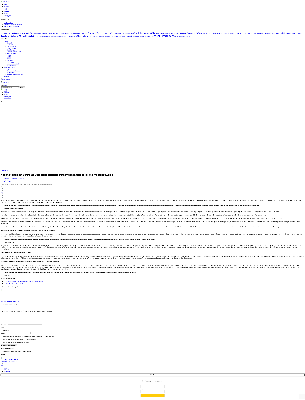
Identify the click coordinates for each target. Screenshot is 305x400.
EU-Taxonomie (175, 33)
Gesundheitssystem (223, 33)
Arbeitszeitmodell (37, 33)
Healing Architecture (237, 33)
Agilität (7, 33)
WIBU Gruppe (11, 62)
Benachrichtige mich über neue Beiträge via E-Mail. (16, 342)
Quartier (117, 36)
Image (255, 33)
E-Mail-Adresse (5, 330)
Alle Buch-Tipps (8, 23)
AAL (3, 33)
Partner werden (11, 65)
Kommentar (4, 324)
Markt (5, 8)
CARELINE (10, 44)
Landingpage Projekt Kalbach (14, 283)
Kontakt (6, 76)
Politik (5, 9)
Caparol (9, 43)
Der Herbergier (11, 46)
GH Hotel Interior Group (14, 51)
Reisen (122, 36)
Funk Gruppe (11, 50)
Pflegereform (84, 36)
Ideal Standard (11, 53)
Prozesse (100, 36)
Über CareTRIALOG (9, 67)
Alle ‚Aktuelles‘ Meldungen (11, 26)
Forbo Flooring (11, 48)
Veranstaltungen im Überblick (13, 25)
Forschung (203, 33)
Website (3, 333)
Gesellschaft (7, 15)
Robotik (129, 36)
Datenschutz (7, 369)
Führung (212, 33)
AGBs (8, 69)
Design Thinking (129, 33)
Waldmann (10, 60)
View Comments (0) (7, 348)
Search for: (3, 85)
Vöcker (9, 58)
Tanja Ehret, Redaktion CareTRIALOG (14, 178)
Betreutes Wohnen (79, 33)
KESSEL (9, 55)
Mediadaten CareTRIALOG (15, 74)
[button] (4, 38)
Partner (6, 41)
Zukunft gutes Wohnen (182, 36)
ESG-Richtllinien (166, 33)
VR (152, 36)
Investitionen (278, 33)
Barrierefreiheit (54, 33)
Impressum (10, 72)
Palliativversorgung (44, 36)
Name (3, 327)
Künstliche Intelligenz (11, 36)
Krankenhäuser (291, 33)
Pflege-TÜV (53, 36)
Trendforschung (145, 36)
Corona (93, 33)
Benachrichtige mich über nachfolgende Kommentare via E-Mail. (19, 339)
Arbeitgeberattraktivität (21, 33)
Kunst (300, 33)
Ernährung (157, 33)
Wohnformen (164, 35)
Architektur (7, 6)
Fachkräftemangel (189, 33)
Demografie (119, 33)
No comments (7, 181)
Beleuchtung (66, 33)
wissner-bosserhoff (13, 64)
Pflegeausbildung (61, 36)
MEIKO (9, 57)
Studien (136, 36)
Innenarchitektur (264, 33)
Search (22, 87)
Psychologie (109, 36)
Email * (142, 389)
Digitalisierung (144, 33)
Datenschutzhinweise (13, 71)
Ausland (45, 33)
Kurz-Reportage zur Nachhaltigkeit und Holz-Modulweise (23, 282)
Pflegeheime (72, 36)
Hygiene (249, 33)
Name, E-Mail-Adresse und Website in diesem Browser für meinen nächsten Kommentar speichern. (28, 336)
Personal (6, 11)
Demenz (106, 33)
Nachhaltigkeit (30, 36)
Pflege (5, 4)
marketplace (7, 16)
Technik (6, 13)
